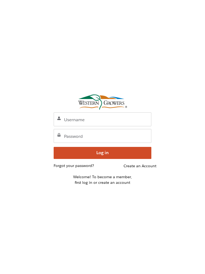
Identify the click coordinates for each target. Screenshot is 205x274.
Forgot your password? (74, 165)
